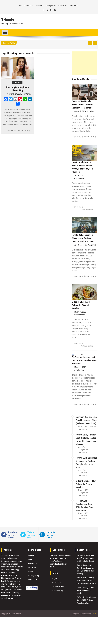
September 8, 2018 (14, 94)
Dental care (17, 83)
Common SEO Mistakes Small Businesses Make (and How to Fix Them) (82, 104)
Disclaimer (39, 6)
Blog (30, 559)
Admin (28, 94)
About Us (29, 6)
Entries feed (56, 582)
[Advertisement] (84, 63)
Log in (54, 578)
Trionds (7, 20)
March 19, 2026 (80, 312)
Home (21, 6)
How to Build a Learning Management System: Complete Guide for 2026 (83, 238)
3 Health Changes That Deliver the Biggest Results (82, 305)
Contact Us (62, 6)
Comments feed (58, 586)
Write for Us (74, 6)
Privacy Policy (50, 6)
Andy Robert (80, 178)
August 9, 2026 (80, 111)
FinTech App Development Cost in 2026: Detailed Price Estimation (84, 360)
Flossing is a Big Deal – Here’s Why (17, 89)
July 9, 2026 (78, 175)
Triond (94, 614)
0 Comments (11, 130)
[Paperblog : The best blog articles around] (32, 589)
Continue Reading (24, 130)
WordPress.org (57, 590)
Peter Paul (91, 245)
